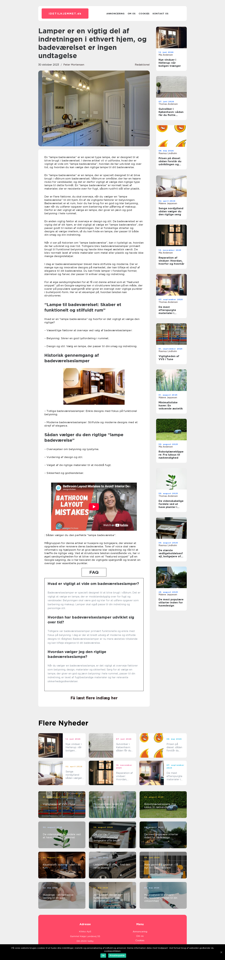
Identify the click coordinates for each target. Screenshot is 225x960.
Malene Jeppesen (168, 203)
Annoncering (115, 13)
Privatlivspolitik (117, 955)
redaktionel (142, 64)
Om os (132, 13)
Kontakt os (161, 13)
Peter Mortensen (73, 64)
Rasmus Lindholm (168, 153)
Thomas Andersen (168, 104)
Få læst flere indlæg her (94, 698)
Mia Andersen (166, 55)
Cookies (144, 13)
